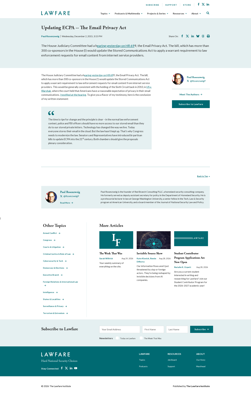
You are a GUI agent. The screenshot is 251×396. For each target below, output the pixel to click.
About (194, 13)
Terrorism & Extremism (54, 313)
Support (171, 5)
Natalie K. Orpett (182, 267)
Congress (48, 240)
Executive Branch (52, 275)
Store (187, 5)
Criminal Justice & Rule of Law (57, 254)
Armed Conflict (51, 233)
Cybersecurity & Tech (54, 261)
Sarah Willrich (106, 258)
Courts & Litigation (52, 247)
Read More (65, 203)
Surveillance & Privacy (54, 306)
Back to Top (202, 176)
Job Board (172, 360)
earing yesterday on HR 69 (115, 46)
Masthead (200, 366)
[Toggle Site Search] (207, 13)
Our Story (200, 360)
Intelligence (49, 292)
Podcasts (143, 366)
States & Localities (52, 299)
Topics (103, 13)
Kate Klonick (143, 258)
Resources (178, 13)
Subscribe (152, 5)
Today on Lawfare (127, 338)
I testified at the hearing (73, 94)
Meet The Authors (189, 94)
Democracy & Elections (54, 268)
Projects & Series (156, 13)
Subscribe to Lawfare (191, 104)
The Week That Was (110, 253)
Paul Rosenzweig (50, 36)
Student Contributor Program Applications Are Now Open (189, 258)
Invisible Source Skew (150, 253)
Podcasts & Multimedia (127, 13)
